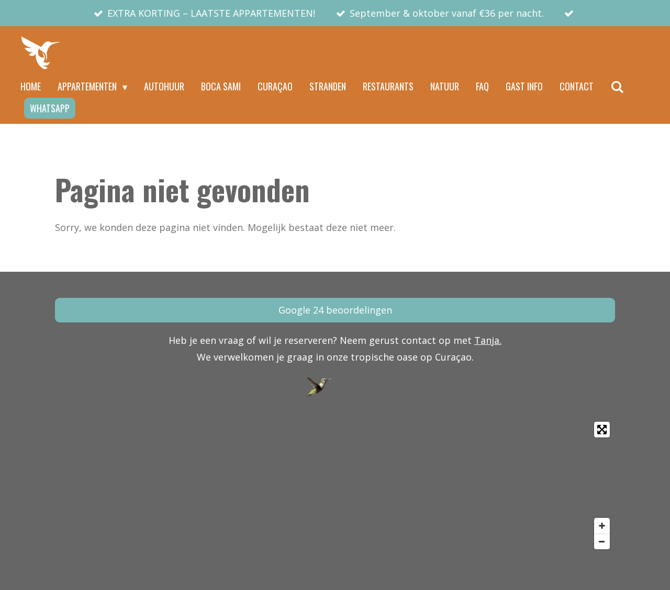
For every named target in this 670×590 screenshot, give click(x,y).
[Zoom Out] (602, 541)
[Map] (335, 485)
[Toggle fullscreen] (602, 429)
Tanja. (487, 340)
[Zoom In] (602, 526)
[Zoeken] (617, 87)
